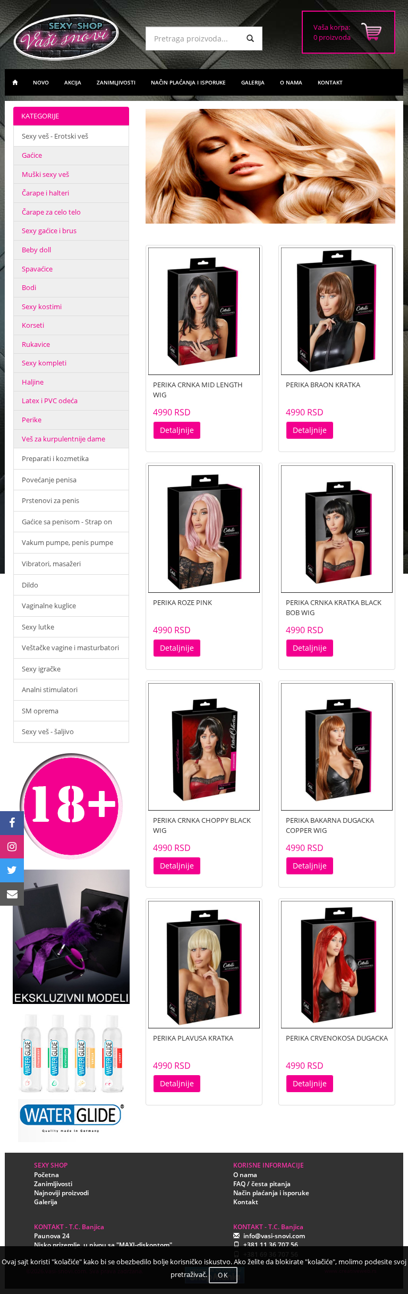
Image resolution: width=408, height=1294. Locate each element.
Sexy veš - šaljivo (48, 731)
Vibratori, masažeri (51, 563)
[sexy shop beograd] (15, 82)
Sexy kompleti (44, 363)
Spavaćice (37, 269)
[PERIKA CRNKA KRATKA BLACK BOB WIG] (337, 529)
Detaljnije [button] (177, 430)
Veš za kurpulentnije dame (63, 439)
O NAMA (291, 82)
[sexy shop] (71, 37)
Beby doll (36, 249)
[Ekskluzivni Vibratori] (71, 937)
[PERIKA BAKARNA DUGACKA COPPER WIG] (337, 747)
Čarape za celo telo (51, 212)
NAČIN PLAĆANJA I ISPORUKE (188, 82)
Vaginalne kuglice (49, 605)
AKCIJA (72, 82)
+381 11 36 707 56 (270, 1244)
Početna (46, 1174)
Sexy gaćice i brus (49, 230)
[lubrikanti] (71, 1073)
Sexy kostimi (42, 306)
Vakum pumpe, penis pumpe (67, 542)
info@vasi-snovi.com (274, 1235)
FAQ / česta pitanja (262, 1183)
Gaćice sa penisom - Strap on (67, 521)
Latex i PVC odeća (50, 400)
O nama (245, 1174)
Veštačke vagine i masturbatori (70, 647)
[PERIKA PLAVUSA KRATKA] (204, 964)
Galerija (45, 1201)
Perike (31, 419)
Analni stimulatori (50, 689)
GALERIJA (253, 82)
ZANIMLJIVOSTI (116, 82)
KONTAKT (330, 82)
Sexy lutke (38, 627)
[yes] (250, 38)
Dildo (30, 585)
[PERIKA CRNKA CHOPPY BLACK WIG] (204, 747)
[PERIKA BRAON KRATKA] (337, 311)
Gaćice (32, 155)
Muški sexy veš (45, 174)
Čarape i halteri (45, 193)
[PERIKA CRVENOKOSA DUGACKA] (337, 964)
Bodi (29, 287)
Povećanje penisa (49, 479)
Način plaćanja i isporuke (271, 1192)
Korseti (33, 325)
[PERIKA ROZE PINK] (204, 529)
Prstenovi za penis (50, 500)
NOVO (41, 82)
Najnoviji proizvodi (61, 1192)
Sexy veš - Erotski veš (55, 136)
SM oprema (40, 711)
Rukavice (36, 344)
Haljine (33, 382)
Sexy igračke (41, 669)
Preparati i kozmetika (55, 458)
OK (223, 1275)
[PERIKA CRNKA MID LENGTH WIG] (204, 311)
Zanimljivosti (53, 1183)
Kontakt (245, 1201)
